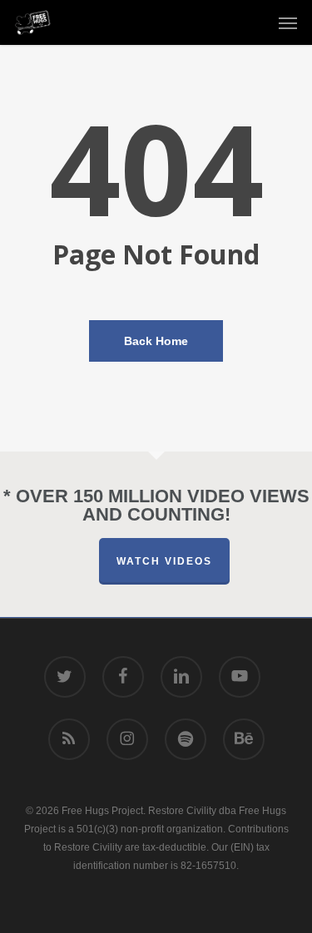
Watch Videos (164, 561)
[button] (288, 22)
